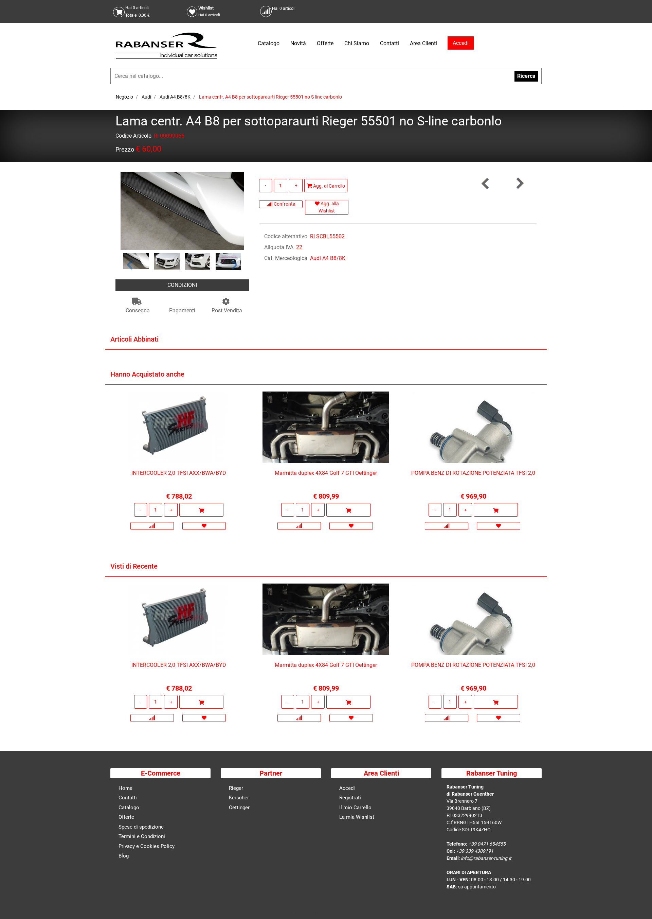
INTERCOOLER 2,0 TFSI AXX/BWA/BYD (178, 473)
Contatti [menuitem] (389, 43)
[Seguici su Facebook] (528, 11)
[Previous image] (130, 265)
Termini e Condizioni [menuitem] (142, 836)
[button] (182, 210)
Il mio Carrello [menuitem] (355, 807)
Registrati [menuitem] (350, 798)
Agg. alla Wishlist (329, 207)
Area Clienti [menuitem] (423, 43)
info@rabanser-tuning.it (486, 858)
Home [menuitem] (125, 788)
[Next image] (234, 265)
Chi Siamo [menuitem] (356, 43)
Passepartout (340, 913)
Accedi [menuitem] (347, 788)
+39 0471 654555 (487, 844)
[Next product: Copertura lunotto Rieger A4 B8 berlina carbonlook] (519, 183)
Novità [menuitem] (298, 43)
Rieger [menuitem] (236, 788)
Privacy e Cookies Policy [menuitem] (147, 846)
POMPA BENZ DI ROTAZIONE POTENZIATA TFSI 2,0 (473, 473)
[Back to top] (638, 903)
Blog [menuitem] (124, 856)
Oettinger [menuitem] (239, 807)
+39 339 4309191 (474, 851)
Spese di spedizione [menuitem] (141, 827)
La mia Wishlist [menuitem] (356, 817)
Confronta (284, 204)
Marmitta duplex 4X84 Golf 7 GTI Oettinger (326, 473)
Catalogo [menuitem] (268, 43)
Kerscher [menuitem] (239, 798)
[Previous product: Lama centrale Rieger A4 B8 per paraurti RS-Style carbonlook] (485, 183)
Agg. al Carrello (328, 186)
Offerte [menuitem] (325, 43)
